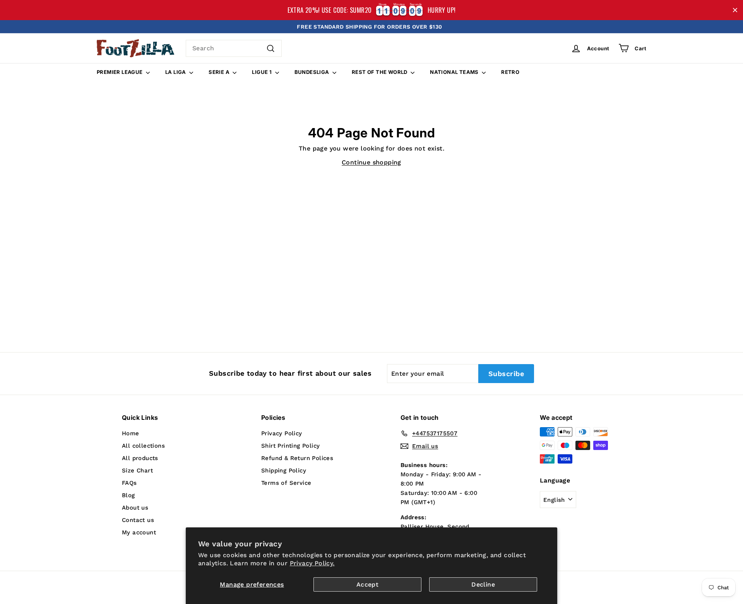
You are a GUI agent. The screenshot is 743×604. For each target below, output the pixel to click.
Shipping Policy (283, 470)
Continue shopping (371, 162)
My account (139, 532)
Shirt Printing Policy (290, 445)
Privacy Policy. (312, 563)
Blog (128, 495)
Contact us (138, 520)
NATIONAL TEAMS (455, 72)
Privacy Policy (281, 433)
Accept (367, 584)
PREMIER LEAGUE (120, 72)
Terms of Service (286, 482)
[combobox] (234, 48)
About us (135, 507)
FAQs (129, 482)
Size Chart (137, 470)
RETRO (510, 72)
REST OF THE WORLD (380, 72)
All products (140, 458)
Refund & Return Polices (297, 458)
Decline (483, 584)
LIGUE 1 (262, 72)
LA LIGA (176, 72)
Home (130, 433)
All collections (143, 445)
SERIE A (220, 72)
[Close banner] (735, 10)
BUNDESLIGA (312, 72)
